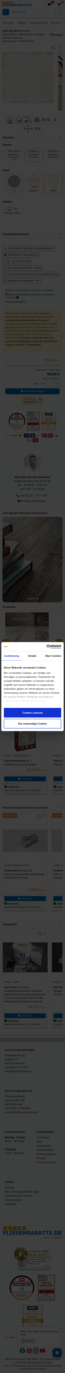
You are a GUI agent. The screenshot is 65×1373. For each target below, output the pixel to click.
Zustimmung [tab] (11, 655)
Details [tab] (32, 655)
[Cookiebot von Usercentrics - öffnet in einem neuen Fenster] (46, 646)
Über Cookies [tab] (53, 655)
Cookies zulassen (32, 712)
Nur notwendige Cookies (32, 723)
